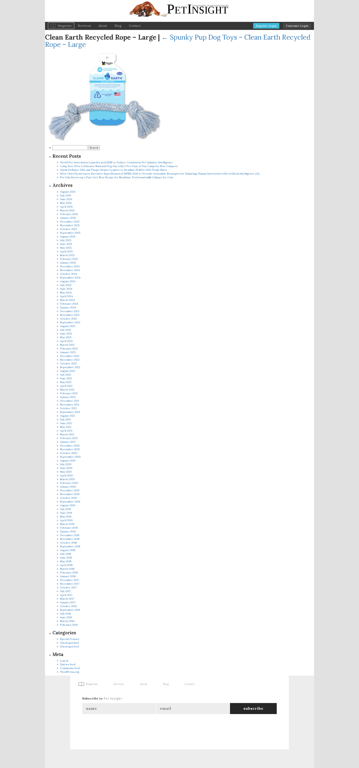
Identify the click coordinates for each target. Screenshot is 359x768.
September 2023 (70, 322)
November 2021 (69, 404)
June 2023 (66, 333)
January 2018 (68, 576)
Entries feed (67, 664)
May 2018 (65, 561)
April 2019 (66, 520)
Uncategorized (69, 646)
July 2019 (65, 509)
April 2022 (66, 386)
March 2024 (67, 300)
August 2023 (67, 326)
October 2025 (68, 229)
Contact (135, 25)
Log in (64, 660)
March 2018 (67, 568)
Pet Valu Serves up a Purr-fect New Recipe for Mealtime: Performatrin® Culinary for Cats (116, 177)
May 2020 (66, 471)
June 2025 (66, 244)
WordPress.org (69, 672)
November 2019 (69, 494)
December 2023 (69, 311)
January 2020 (68, 486)
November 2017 (69, 583)
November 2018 (69, 539)
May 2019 (65, 516)
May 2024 (66, 292)
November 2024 (70, 270)
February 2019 (69, 527)
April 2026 (66, 206)
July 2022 (65, 374)
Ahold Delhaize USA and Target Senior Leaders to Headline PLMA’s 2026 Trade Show (113, 170)
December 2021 (69, 400)
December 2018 (69, 535)
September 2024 (70, 277)
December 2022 (69, 356)
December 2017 (69, 580)
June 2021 (66, 423)
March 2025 (67, 255)
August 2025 (67, 236)
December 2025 (69, 221)
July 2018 (65, 554)
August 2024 (67, 281)
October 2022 (68, 363)
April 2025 (66, 251)
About (102, 25)
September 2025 (70, 232)
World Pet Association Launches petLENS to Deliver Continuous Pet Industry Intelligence (116, 162)
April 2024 (66, 296)
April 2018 (66, 565)
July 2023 (65, 330)
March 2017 (67, 598)
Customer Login (297, 25)
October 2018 (68, 542)
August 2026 (67, 191)
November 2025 (70, 225)
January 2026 (68, 218)
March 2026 (67, 210)
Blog (118, 25)
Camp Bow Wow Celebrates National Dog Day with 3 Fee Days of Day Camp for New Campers (119, 166)
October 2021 (68, 408)
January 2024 (68, 307)
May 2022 (65, 382)
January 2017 (68, 602)
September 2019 (70, 501)
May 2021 (65, 427)
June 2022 (66, 378)
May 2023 (65, 337)
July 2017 (65, 591)
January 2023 (68, 352)
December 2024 (69, 266)
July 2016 (65, 613)
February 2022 (69, 393)
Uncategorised (69, 642)
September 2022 (70, 367)
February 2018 (69, 572)
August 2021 (67, 415)
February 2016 (69, 624)
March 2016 (67, 621)
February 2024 (69, 303)
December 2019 (69, 490)
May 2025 (66, 247)
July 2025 (65, 240)
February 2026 (69, 214)
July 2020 (65, 464)
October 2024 (68, 274)
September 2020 (70, 456)
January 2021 (68, 442)
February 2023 (69, 348)
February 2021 (69, 438)
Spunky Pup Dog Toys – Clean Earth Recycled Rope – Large (178, 41)
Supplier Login (266, 25)
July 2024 (65, 285)
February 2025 (69, 259)
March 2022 (67, 389)
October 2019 (68, 498)
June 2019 (66, 512)
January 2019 (68, 531)
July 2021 (65, 419)
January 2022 (68, 397)
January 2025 (68, 262)
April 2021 (66, 430)
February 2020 (69, 483)
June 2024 (66, 288)
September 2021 (70, 412)
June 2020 (66, 468)
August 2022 (67, 371)
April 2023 (66, 341)
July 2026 (65, 195)
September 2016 (70, 610)
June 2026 (66, 199)
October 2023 (68, 318)
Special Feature (69, 639)
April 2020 (66, 475)
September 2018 (70, 546)
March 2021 (67, 434)
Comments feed (70, 668)
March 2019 (67, 524)
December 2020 (70, 445)
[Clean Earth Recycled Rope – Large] (105, 96)
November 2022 (69, 359)
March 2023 (67, 344)
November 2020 (70, 449)
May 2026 (66, 203)
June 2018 (66, 557)
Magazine (65, 25)
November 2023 (69, 315)
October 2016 (68, 606)
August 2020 (68, 460)
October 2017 (68, 587)
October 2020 (68, 453)
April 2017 (66, 595)
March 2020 (67, 479)
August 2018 (67, 550)
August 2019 (67, 505)
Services (84, 25)
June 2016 (66, 617)
